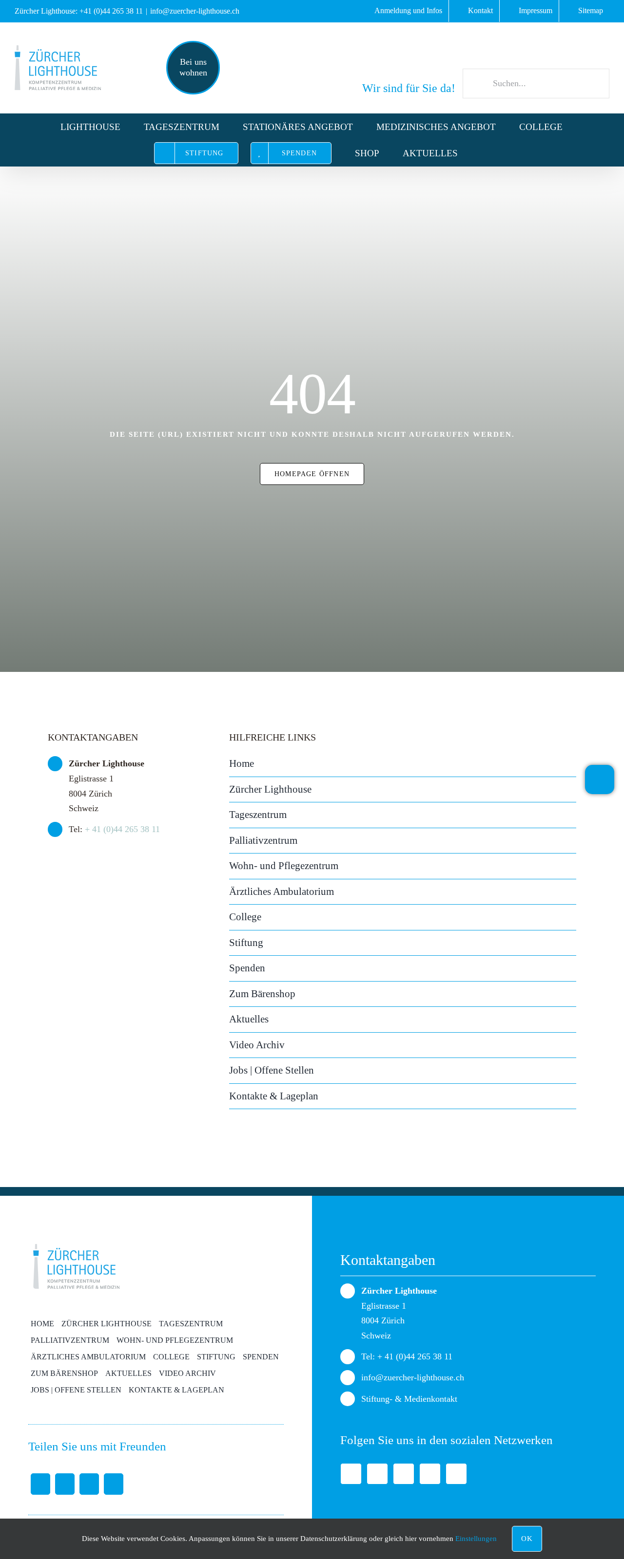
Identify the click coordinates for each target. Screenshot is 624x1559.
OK (527, 1538)
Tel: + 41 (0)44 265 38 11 (406, 1356)
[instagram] (456, 1474)
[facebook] (351, 1474)
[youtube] (430, 1474)
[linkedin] (403, 1474)
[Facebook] (40, 1484)
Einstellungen (477, 1538)
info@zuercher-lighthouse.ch (194, 11)
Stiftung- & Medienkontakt (409, 1399)
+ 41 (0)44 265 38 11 (122, 829)
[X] (65, 1484)
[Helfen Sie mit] (599, 779)
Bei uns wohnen (193, 67)
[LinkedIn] (89, 1484)
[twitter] (377, 1474)
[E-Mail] (113, 1484)
